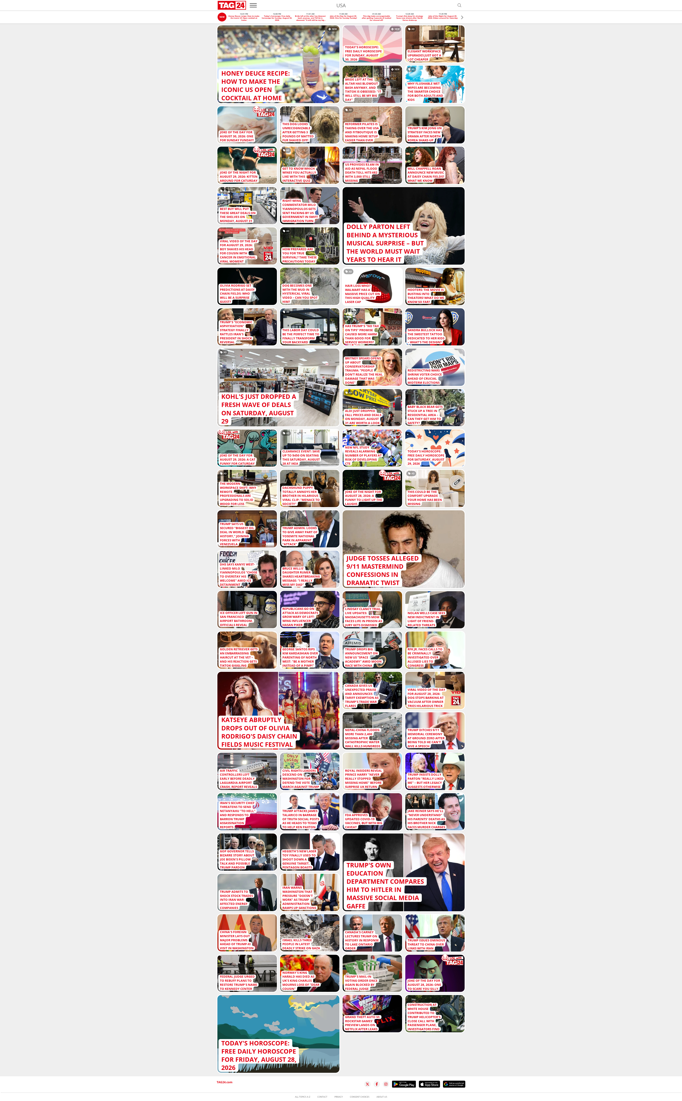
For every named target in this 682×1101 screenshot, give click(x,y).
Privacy (338, 1097)
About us (382, 1097)
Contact (322, 1097)
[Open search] (459, 5)
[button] (462, 17)
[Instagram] (386, 1084)
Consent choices (359, 1097)
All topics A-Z (302, 1097)
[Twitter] (367, 1084)
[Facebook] (377, 1084)
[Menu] (253, 5)
